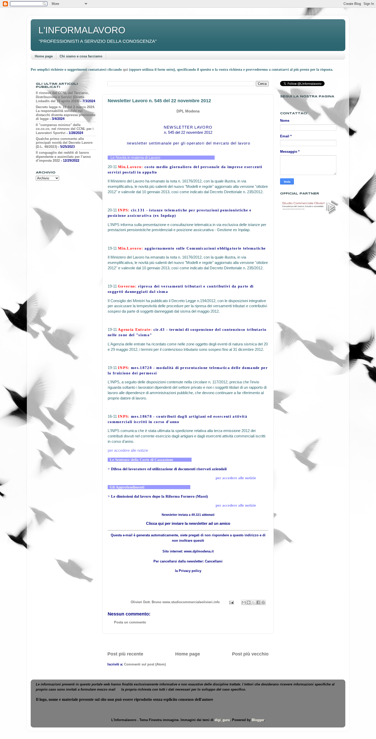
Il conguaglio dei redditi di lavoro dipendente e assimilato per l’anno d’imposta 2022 (63, 156)
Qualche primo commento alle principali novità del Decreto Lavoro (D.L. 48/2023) (64, 143)
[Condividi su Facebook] (258, 602)
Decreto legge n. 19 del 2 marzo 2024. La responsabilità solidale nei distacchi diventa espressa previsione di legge (65, 113)
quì (126, 69)
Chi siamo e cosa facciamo (81, 56)
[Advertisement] (188, 642)
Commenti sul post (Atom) (145, 664)
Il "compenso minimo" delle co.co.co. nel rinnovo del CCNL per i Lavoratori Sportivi (65, 129)
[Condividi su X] (253, 602)
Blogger (258, 720)
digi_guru (222, 720)
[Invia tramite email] (243, 602)
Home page (44, 56)
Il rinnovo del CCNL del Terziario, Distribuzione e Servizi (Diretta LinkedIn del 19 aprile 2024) (62, 97)
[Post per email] (231, 602)
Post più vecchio (250, 653)
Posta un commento (130, 622)
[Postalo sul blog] (248, 602)
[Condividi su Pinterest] (263, 602)
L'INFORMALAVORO (81, 30)
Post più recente (125, 653)
